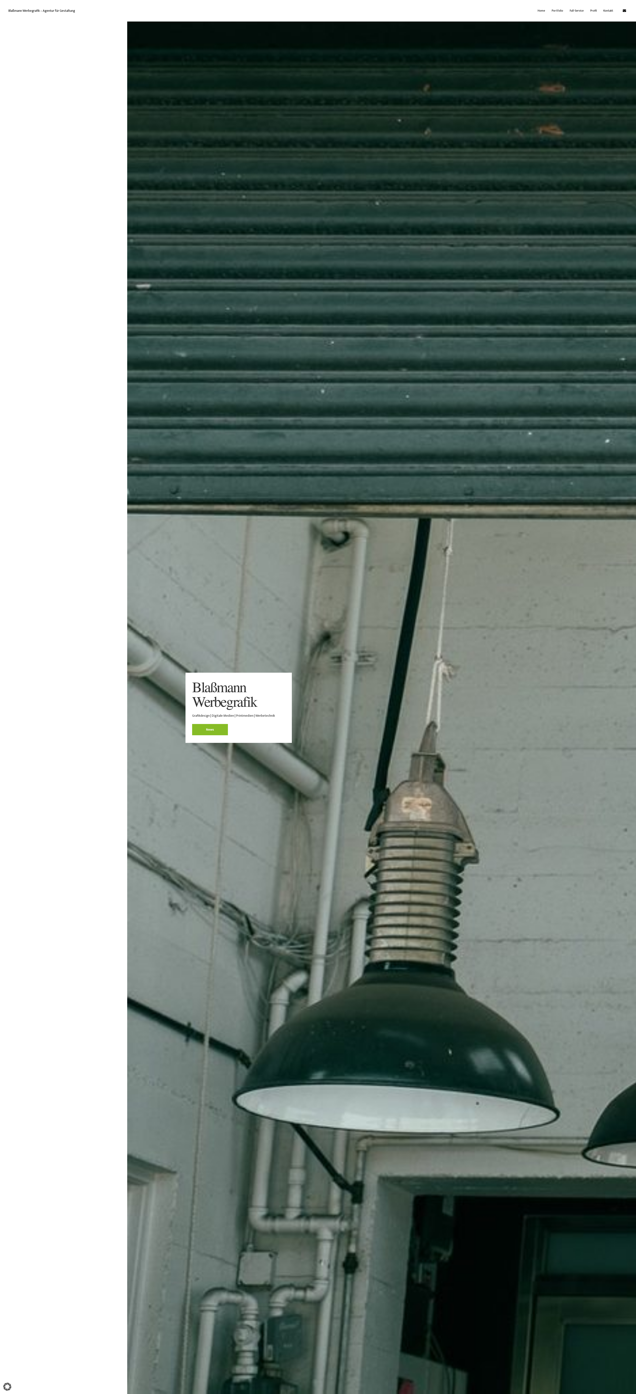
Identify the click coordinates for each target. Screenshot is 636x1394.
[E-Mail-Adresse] (624, 10)
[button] (7, 1386)
